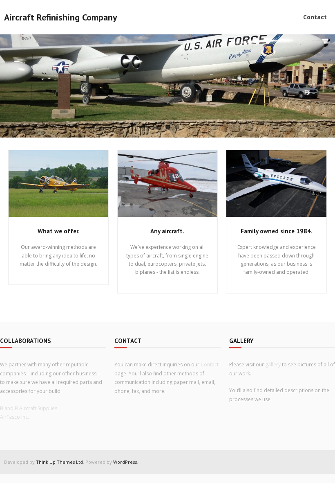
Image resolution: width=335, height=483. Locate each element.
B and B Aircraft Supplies (28, 408)
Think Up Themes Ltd (59, 462)
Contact (210, 364)
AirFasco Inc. (14, 416)
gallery (273, 364)
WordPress (125, 462)
